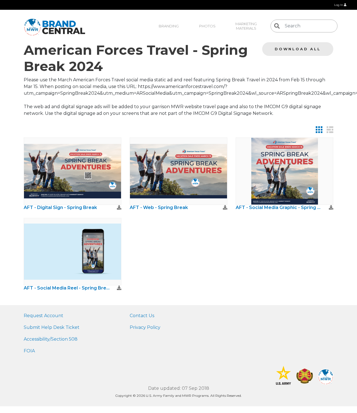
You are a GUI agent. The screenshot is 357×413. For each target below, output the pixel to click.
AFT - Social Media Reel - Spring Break (67, 288)
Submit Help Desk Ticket (51, 327)
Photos (207, 26)
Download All (298, 49)
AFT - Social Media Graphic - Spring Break (279, 207)
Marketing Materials (246, 26)
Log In (339, 5)
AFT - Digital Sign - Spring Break (60, 207)
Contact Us (142, 315)
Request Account (43, 315)
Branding (169, 26)
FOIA (29, 350)
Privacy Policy (145, 327)
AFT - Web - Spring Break (159, 207)
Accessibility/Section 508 (51, 339)
